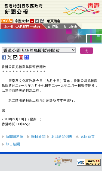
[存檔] (21, 57)
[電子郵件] (15, 57)
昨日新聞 (38, 137)
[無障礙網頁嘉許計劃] (63, 161)
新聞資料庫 (14, 137)
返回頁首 (88, 137)
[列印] (26, 57)
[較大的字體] (37, 21)
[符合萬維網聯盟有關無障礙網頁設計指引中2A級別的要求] (89, 162)
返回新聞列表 (61, 137)
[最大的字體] (42, 21)
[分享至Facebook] (4, 57)
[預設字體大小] (32, 21)
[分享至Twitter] (9, 57)
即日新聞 (13, 144)
